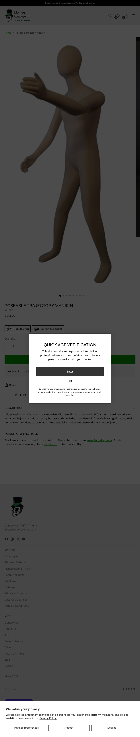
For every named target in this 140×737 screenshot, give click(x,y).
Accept (69, 728)
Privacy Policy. (48, 718)
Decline (111, 728)
